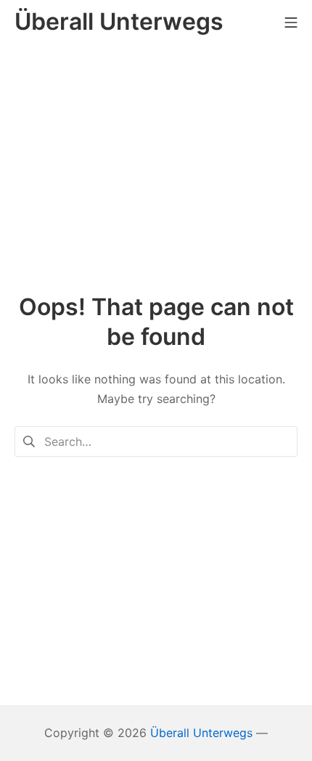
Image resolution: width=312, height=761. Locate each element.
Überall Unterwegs (201, 732)
